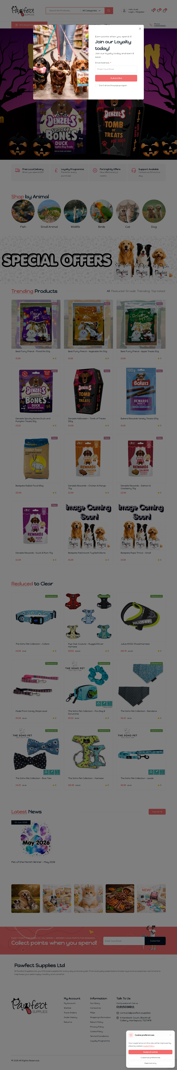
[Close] (140, 28)
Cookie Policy (148, 1046)
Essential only (150, 1063)
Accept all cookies (150, 1052)
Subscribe (116, 78)
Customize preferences (150, 1058)
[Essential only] (170, 1035)
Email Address (102, 63)
